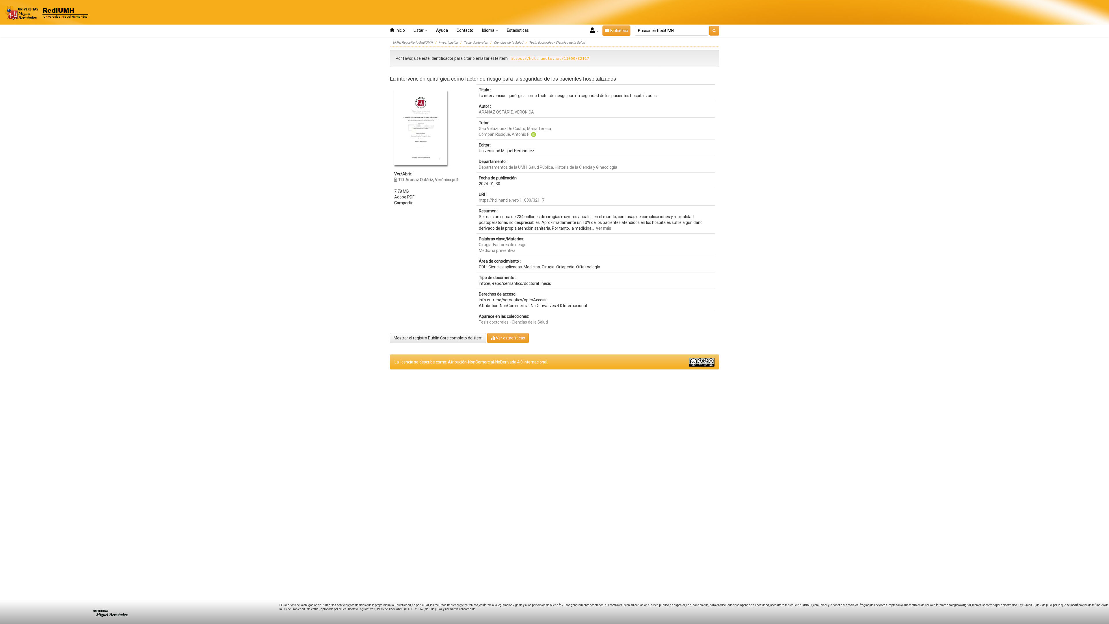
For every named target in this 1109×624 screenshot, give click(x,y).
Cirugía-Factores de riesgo (502, 244)
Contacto (465, 30)
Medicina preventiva (497, 250)
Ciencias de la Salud (508, 42)
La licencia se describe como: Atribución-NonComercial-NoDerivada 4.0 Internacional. (471, 362)
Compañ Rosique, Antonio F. (504, 134)
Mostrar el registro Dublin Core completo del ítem (438, 338)
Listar (419, 30)
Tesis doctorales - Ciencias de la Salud (557, 42)
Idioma (488, 30)
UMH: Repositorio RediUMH (413, 42)
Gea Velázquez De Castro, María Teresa (515, 128)
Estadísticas (518, 30)
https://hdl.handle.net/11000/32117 (511, 200)
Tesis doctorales (476, 42)
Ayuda (442, 30)
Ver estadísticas (510, 338)
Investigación (448, 42)
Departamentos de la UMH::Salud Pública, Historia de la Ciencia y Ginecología (548, 167)
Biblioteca (618, 30)
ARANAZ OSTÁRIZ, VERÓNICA (506, 112)
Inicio (399, 30)
